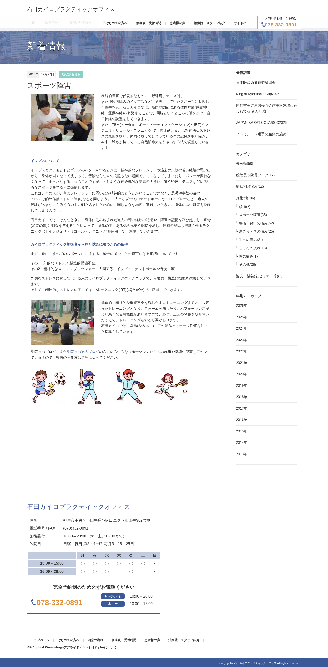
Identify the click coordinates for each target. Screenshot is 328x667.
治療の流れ (95, 640)
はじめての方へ (117, 23)
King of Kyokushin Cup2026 (257, 94)
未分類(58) (244, 163)
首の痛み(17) (249, 256)
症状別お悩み (71, 74)
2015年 (241, 431)
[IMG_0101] (62, 322)
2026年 (241, 305)
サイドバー (241, 23)
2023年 (241, 340)
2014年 (241, 442)
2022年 (241, 351)
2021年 (241, 363)
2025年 (241, 317)
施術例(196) (245, 198)
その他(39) (247, 264)
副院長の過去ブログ (83, 352)
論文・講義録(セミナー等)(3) (259, 276)
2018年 (241, 397)
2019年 (241, 385)
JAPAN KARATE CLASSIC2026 (261, 122)
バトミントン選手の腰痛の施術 (261, 134)
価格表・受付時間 (148, 23)
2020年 (241, 374)
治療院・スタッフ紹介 (209, 23)
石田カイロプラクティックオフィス (71, 9)
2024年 (241, 328)
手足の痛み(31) (251, 240)
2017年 (241, 408)
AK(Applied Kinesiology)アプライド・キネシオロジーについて (72, 647)
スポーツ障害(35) (253, 215)
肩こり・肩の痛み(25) (256, 231)
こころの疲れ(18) (253, 248)
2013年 (241, 454)
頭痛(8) (244, 206)
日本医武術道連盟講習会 (256, 82)
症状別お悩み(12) (250, 186)
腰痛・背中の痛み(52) (256, 223)
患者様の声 (177, 23)
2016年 (241, 420)
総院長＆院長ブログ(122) (256, 175)
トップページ (40, 640)
